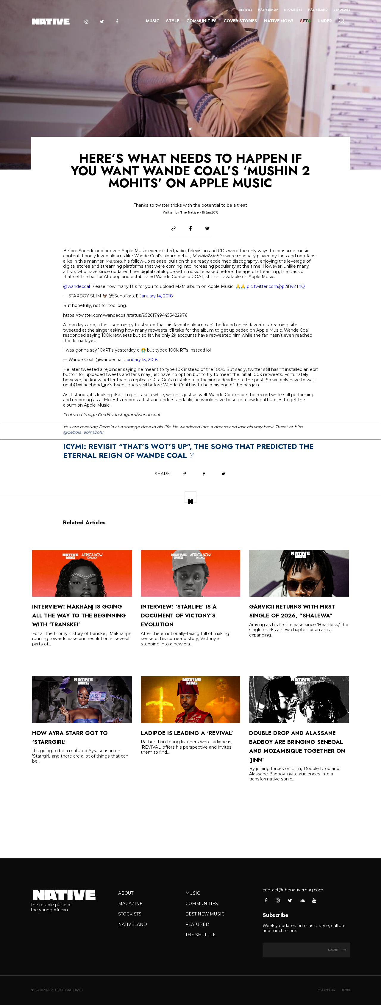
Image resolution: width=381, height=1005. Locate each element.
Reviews (245, 10)
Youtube (314, 900)
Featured (197, 924)
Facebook (117, 21)
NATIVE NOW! (278, 21)
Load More (190, 821)
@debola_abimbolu (83, 432)
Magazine (130, 903)
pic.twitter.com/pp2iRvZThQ (276, 286)
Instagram (86, 21)
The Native (189, 212)
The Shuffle (200, 934)
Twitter (101, 21)
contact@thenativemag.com (293, 890)
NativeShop (268, 10)
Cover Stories (240, 21)
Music (152, 21)
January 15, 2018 (141, 359)
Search (341, 20)
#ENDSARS (341, 10)
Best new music (204, 914)
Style (172, 21)
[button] (190, 129)
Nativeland (318, 10)
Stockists (293, 10)
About (125, 893)
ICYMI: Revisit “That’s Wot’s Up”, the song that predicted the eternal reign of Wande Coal (188, 450)
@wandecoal (76, 286)
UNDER (325, 21)
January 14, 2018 (156, 296)
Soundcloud (302, 900)
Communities (201, 21)
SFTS (305, 21)
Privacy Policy (326, 989)
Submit (334, 949)
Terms (346, 989)
